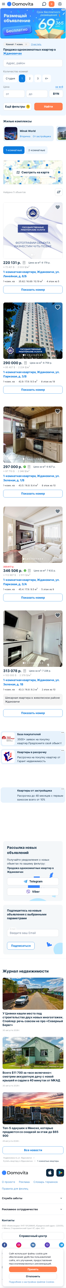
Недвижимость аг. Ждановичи (17, 1158)
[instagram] (18, 1245)
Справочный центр (33, 1236)
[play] (60, 1173)
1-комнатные (14, 150)
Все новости (33, 1150)
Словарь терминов (45, 1181)
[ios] (50, 1173)
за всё (59, 86)
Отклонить (33, 1276)
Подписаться (21, 945)
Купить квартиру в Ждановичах (18, 1161)
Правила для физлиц (15, 1188)
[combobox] (6, 63)
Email (13, 929)
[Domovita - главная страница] (20, 4)
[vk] (33, 1245)
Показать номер (33, 289)
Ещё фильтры (17, 106)
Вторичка (25, 136)
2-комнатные (36, 150)
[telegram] (61, 1245)
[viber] (47, 1245)
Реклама (24, 1181)
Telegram (35, 881)
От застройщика (42, 136)
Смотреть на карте (35, 172)
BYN (56, 93)
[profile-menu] (60, 4)
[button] (32, 230)
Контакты (8, 1220)
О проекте (8, 1181)
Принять (33, 1269)
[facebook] (4, 1245)
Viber (36, 891)
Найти (48, 106)
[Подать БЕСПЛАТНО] (51, 4)
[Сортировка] (59, 192)
